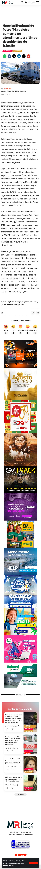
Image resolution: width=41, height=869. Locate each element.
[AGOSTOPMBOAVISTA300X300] (20, 384)
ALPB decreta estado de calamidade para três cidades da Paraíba (13, 779)
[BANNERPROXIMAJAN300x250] (20, 649)
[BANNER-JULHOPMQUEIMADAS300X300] (20, 449)
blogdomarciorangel (14, 302)
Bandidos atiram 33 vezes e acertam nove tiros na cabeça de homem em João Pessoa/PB (13, 740)
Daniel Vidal (8, 89)
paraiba (21, 304)
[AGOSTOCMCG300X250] (20, 507)
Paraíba (27, 790)
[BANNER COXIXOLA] (20, 591)
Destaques (7, 51)
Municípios (17, 51)
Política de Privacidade (15, 863)
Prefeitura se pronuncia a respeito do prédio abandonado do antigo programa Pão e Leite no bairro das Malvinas (13, 718)
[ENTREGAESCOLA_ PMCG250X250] (20, 534)
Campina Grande (28, 726)
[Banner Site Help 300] (20, 561)
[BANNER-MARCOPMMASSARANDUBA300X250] (20, 621)
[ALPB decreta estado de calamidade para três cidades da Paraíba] (30, 783)
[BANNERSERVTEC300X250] (20, 354)
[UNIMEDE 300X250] (20, 676)
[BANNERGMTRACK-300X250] (20, 479)
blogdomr (25, 302)
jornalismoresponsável (9, 304)
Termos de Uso (8, 865)
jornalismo (33, 302)
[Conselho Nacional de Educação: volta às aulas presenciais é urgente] (30, 764)
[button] (33, 863)
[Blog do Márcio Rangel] (7, 2)
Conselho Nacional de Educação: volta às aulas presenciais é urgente (14, 761)
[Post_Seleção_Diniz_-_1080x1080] (20, 416)
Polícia (27, 753)
